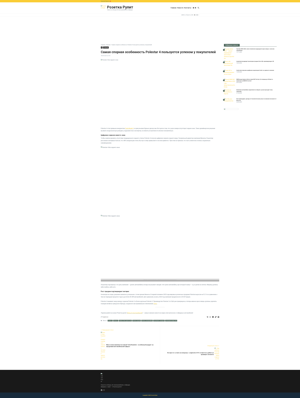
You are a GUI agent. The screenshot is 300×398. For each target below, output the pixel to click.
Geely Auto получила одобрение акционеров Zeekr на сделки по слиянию (255, 70)
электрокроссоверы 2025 (171, 320)
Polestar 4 (116, 320)
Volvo (155, 303)
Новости (180, 8)
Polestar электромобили (147, 320)
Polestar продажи (136, 320)
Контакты (187, 8)
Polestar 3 (110, 320)
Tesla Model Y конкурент (159, 320)
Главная (173, 8)
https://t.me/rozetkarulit (134, 313)
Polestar (108, 44)
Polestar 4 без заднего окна (125, 320)
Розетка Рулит (120, 7)
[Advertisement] (150, 28)
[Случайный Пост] (194, 15)
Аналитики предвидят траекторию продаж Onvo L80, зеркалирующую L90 (255, 61)
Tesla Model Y (129, 128)
